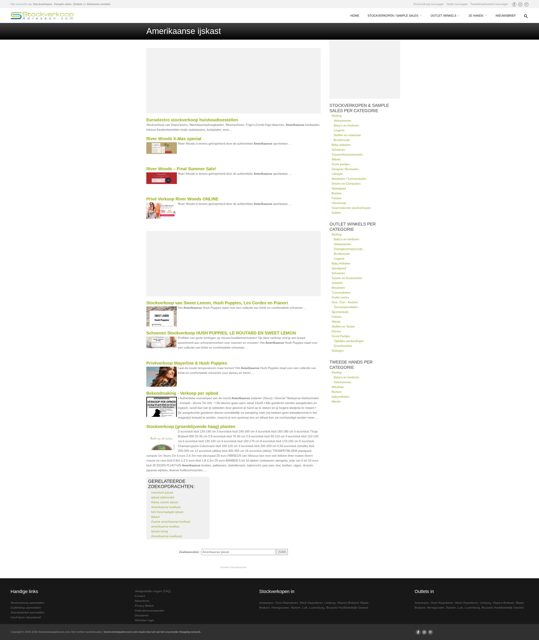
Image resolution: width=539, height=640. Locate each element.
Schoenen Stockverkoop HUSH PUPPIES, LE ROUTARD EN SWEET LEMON (221, 333)
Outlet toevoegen (457, 4)
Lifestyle (337, 174)
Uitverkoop (339, 203)
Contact (140, 596)
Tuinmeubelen (341, 292)
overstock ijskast (162, 492)
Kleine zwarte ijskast (164, 502)
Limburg (329, 602)
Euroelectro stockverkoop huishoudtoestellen (192, 120)
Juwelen (337, 282)
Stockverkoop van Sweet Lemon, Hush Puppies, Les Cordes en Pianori (217, 303)
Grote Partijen (341, 336)
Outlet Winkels (443, 15)
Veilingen (338, 350)
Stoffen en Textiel (343, 326)
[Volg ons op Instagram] (520, 4)
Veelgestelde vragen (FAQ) (153, 591)
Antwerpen (266, 602)
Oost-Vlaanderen (286, 602)
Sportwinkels (340, 312)
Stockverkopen (42, 4)
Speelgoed (339, 188)
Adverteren (142, 600)
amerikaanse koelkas (165, 526)
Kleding (337, 115)
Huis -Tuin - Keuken (345, 302)
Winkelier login (144, 620)
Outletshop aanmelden (26, 607)
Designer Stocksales (345, 169)
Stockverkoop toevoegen (428, 4)
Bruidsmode (342, 140)
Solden (336, 212)
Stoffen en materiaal (347, 135)
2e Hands (476, 15)
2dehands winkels (98, 4)
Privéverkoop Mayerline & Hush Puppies (186, 363)
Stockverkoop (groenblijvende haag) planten (190, 426)
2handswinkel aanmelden (27, 612)
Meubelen (338, 287)
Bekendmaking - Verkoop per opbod (182, 393)
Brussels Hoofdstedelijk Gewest (347, 607)
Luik (305, 607)
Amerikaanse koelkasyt (166, 536)
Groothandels (343, 346)
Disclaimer (142, 615)
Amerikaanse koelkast (165, 507)
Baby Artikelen (341, 263)
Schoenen (338, 149)
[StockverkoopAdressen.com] (42, 15)
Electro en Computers (346, 183)
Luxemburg (316, 607)
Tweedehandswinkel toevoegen (489, 4)
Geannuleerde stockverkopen (351, 207)
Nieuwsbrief (506, 15)
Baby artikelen (341, 144)
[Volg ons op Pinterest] (526, 4)
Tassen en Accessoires (347, 278)
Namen (295, 607)
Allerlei (336, 159)
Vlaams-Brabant (348, 602)
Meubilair (338, 387)
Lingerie (339, 130)
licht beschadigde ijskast (167, 512)
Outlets (77, 4)
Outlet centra (340, 297)
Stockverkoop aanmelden (27, 602)
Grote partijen (341, 164)
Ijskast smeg (159, 531)
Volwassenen (342, 120)
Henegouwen (280, 607)
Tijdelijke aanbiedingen (349, 341)
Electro (336, 331)
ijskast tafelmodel (162, 497)
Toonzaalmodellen (346, 307)
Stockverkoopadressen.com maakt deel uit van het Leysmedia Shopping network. (152, 632)
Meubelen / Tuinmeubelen (349, 178)
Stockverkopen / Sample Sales (393, 15)
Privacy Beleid (144, 605)
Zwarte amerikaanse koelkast (170, 521)
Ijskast (155, 516)
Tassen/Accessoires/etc (347, 154)
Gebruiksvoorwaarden (149, 610)
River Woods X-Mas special (173, 138)
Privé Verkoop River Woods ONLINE (182, 199)
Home (354, 15)
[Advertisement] (233, 80)
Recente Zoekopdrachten (233, 567)
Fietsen (337, 198)
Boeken (337, 193)
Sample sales (62, 4)
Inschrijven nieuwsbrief (26, 617)
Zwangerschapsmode (348, 249)
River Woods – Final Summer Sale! (181, 168)
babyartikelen (341, 396)
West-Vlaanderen (311, 602)
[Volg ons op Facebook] (514, 4)
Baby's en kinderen (346, 125)
